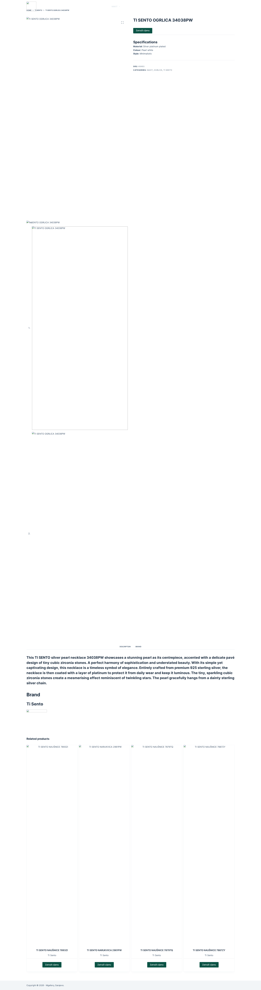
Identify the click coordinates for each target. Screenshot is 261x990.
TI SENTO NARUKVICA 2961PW (104, 950)
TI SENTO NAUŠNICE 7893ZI (52, 950)
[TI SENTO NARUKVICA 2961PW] (104, 847)
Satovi (102, 6)
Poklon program (147, 6)
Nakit (114, 6)
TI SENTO (167, 70)
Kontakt (167, 6)
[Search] (221, 7)
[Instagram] (234, 7)
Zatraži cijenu (143, 30)
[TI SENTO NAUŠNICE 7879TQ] (156, 847)
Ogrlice (158, 70)
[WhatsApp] (225, 7)
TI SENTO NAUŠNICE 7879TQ (156, 950)
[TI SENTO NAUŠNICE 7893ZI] (52, 847)
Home (92, 6)
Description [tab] (125, 647)
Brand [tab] (138, 647)
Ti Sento (52, 955)
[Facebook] (230, 7)
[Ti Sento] (37, 719)
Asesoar (127, 6)
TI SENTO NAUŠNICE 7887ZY (209, 950)
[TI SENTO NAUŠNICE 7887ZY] (209, 847)
